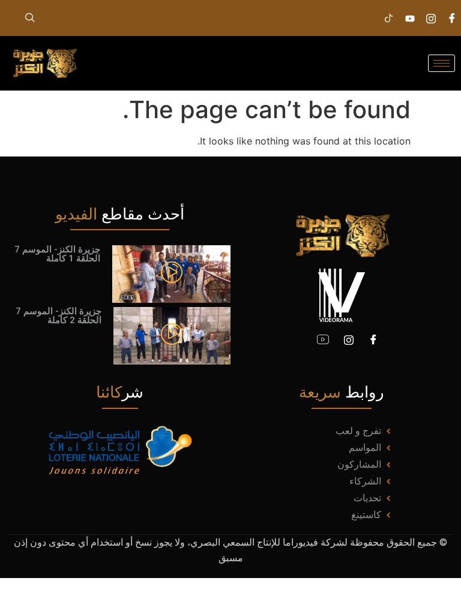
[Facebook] (373, 339)
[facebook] (452, 18)
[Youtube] (410, 18)
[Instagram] (431, 18)
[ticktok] (389, 18)
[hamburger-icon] (441, 63)
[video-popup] (171, 273)
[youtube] (323, 339)
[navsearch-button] (30, 18)
